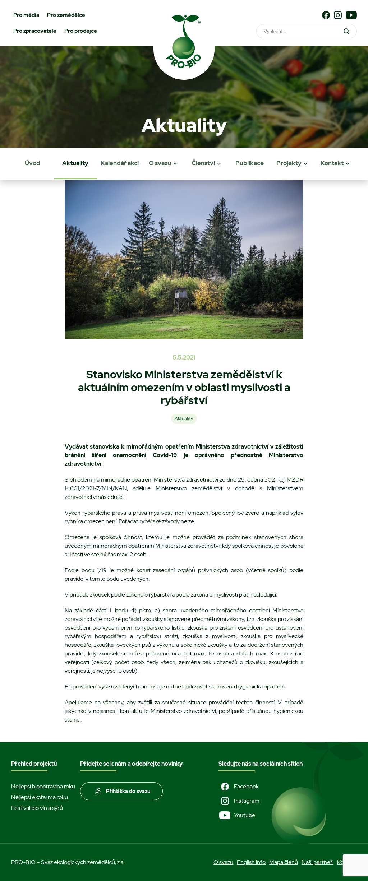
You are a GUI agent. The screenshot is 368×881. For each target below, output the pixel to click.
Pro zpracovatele (34, 30)
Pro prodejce (80, 30)
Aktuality (75, 163)
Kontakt (332, 163)
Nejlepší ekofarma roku (39, 797)
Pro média (26, 15)
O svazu (160, 163)
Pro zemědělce (66, 15)
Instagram (246, 801)
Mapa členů (283, 862)
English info (251, 862)
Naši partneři (318, 862)
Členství (203, 163)
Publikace (249, 163)
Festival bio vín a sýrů (37, 808)
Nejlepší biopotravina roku (43, 786)
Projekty (289, 163)
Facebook (246, 786)
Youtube (244, 815)
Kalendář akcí (120, 163)
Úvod (32, 163)
